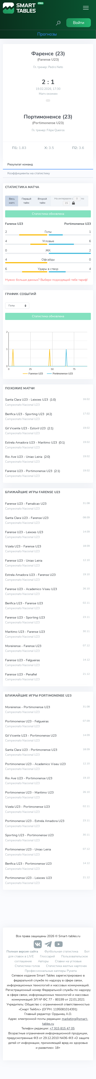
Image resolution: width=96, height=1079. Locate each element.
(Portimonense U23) (48, 123)
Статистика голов (27, 966)
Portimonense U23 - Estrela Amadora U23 (34, 821)
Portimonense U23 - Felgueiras (27, 721)
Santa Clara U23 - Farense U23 (26, 518)
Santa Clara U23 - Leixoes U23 (27, 400)
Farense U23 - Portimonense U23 (29, 471)
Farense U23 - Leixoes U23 (24, 532)
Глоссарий (47, 956)
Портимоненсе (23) (48, 116)
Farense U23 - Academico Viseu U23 (31, 589)
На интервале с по (69, 198)
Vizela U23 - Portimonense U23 (27, 807)
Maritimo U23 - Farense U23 (25, 632)
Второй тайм (42, 200)
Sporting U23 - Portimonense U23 (29, 835)
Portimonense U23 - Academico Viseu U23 (35, 764)
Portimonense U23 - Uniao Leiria (28, 849)
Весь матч (12, 200)
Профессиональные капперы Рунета (51, 970)
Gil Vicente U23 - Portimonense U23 (30, 735)
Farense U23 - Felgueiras (22, 660)
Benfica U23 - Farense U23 (24, 603)
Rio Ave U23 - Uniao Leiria (24, 457)
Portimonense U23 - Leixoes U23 (28, 878)
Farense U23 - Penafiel (21, 674)
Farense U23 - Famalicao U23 (25, 504)
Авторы (43, 961)
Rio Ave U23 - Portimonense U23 (28, 778)
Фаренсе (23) (48, 53)
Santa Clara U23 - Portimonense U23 (31, 750)
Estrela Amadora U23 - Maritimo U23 (31, 442)
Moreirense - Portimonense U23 (27, 707)
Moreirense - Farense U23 (23, 646)
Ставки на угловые (68, 961)
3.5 (49, 147)
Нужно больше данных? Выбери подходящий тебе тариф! (46, 279)
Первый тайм (26, 200)
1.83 (19, 147)
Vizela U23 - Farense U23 (23, 546)
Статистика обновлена (48, 214)
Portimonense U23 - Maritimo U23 (29, 792)
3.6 (78, 147)
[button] (58, 23)
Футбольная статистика (61, 951)
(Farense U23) (48, 59)
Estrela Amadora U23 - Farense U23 (30, 575)
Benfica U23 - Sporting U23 (25, 414)
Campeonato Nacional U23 (22, 405)
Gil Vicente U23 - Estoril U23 (25, 428)
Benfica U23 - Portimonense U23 (28, 864)
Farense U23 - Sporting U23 (25, 617)
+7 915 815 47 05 (62, 1028)
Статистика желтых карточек (66, 966)
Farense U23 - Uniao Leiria (23, 561)
